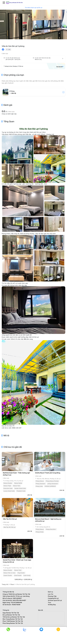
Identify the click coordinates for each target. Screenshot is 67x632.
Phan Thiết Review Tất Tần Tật (13, 621)
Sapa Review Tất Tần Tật (11, 613)
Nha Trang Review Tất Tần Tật (13, 619)
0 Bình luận (5, 53)
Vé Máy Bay (52, 604)
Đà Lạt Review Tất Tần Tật (11, 615)
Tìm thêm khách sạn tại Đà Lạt (33, 7)
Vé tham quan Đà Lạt (55, 600)
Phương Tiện (52, 596)
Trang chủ (5, 584)
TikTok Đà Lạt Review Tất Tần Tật (14, 617)
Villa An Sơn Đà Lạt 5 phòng (25, 584)
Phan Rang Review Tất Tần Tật (13, 623)
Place (12, 584)
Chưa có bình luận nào (9, 114)
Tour (49, 602)
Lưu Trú (50, 594)
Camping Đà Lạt (53, 598)
